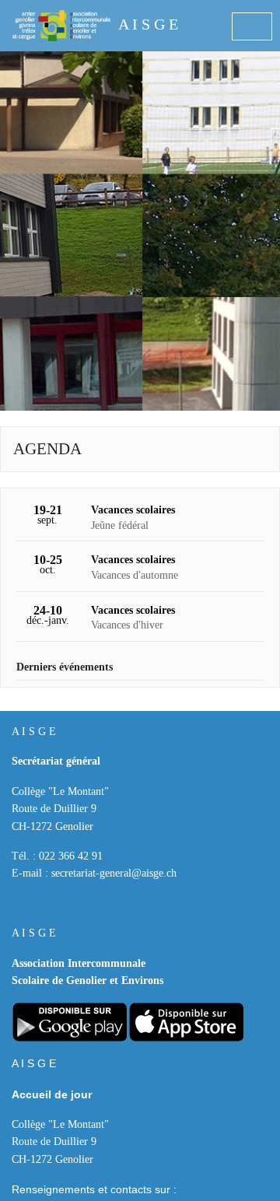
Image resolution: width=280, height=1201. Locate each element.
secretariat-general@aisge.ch (114, 873)
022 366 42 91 (71, 856)
